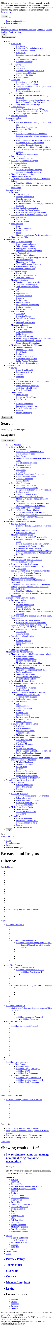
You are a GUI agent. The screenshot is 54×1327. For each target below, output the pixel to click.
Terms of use (6, 12)
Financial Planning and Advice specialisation (33, 235)
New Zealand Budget (24, 390)
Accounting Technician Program (29, 145)
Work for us (20, 53)
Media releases (22, 395)
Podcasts (19, 410)
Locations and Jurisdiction (11, 1095)
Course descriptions (19, 163)
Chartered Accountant (24, 158)
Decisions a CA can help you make (30, 48)
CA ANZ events (22, 221)
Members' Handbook (24, 347)
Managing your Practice (25, 262)
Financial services (23, 302)
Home (3, 27)
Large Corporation (18, 1225)
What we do (16, 44)
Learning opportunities (25, 197)
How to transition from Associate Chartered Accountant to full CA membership (33, 141)
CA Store (4, 32)
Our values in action (19, 93)
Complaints (15, 80)
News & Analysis (13, 365)
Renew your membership (26, 244)
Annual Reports (22, 77)
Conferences (21, 219)
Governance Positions (24, 75)
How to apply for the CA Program (24, 161)
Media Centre (16, 392)
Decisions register (23, 89)
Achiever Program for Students (28, 172)
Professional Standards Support (28, 341)
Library (49, 30)
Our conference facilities (25, 50)
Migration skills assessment (22, 176)
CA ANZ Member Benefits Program (25, 363)
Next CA (19, 152)
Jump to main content (14, 23)
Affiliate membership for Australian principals (34, 147)
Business (14, 1193)
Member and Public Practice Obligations (27, 345)
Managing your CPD (19, 237)
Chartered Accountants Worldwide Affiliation (34, 111)
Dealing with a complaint (26, 336)
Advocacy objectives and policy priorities (32, 381)
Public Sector (21, 334)
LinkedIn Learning (23, 199)
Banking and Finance (19, 1231)
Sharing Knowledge (24, 413)
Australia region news (24, 404)
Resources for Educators (25, 129)
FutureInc (20, 377)
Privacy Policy (15, 1258)
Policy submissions (23, 383)
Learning (14, 192)
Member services (12, 239)
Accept (4, 17)
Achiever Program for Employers (29, 170)
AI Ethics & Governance (26, 275)
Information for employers (26, 127)
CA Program (21, 165)
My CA (18, 32)
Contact (11, 1276)
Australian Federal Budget (26, 388)
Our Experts (21, 399)
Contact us (41, 30)
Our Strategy (21, 46)
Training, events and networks (28, 282)
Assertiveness (16, 1200)
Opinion (19, 374)
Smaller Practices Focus (25, 255)
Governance (16, 64)
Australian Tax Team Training (28, 210)
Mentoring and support (20, 325)
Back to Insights (7, 836)
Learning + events (13, 190)
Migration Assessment (27, 30)
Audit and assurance (24, 296)
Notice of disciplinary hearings (28, 91)
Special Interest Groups (25, 318)
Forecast (14, 1191)
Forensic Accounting (24, 230)
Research (14, 1179)
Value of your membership (26, 246)
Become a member (13, 118)
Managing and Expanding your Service (31, 257)
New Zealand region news (26, 408)
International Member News (27, 406)
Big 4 (13, 1213)
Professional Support (24, 260)
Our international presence (26, 59)
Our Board (20, 68)
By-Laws (19, 354)
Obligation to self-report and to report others (33, 86)
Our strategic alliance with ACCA (29, 113)
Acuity (11, 32)
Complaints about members (27, 84)
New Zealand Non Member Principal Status (33, 149)
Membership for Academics (27, 154)
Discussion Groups (23, 316)
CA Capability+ (22, 194)
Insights (14, 368)
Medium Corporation (19, 1227)
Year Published (7, 867)
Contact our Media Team (26, 397)
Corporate (15, 1222)
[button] (8, 37)
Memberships (16, 131)
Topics (3, 920)
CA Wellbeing (21, 329)
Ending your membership (26, 248)
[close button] (10, 17)
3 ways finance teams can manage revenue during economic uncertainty (27, 1158)
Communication (17, 1195)
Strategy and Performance (21, 1204)
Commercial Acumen (19, 1207)
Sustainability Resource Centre (23, 269)
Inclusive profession (19, 116)
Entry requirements (18, 156)
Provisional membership (20, 167)
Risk (18, 226)
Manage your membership (21, 242)
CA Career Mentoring (24, 332)
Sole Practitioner (17, 1220)
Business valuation (23, 307)
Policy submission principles (27, 386)
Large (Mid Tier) (17, 1215)
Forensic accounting (24, 309)
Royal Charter (21, 352)
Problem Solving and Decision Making (26, 1186)
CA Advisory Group (24, 327)
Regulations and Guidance (26, 359)
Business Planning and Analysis (23, 1189)
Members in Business (19, 280)
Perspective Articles (24, 372)
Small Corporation (18, 1229)
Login (4, 34)
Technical (15, 289)
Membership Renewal (9, 30)
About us (9, 41)
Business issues (22, 300)
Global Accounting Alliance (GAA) (30, 109)
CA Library (20, 314)
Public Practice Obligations (27, 361)
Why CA (14, 120)
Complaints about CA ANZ (27, 82)
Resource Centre (17, 311)
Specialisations (17, 224)
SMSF (18, 233)
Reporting (20, 298)
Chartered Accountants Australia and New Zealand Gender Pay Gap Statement (32, 101)
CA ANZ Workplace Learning (28, 201)
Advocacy (15, 379)
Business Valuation (23, 228)
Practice (14, 1211)
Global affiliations (18, 107)
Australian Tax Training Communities (31, 212)
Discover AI (21, 273)
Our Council (21, 66)
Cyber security (22, 1240)
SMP (13, 1218)
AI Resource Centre (19, 271)
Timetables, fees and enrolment (23, 174)
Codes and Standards (24, 356)
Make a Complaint (18, 1282)
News (13, 401)
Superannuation (22, 293)
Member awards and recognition (29, 251)
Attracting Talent (22, 320)
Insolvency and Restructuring (27, 305)
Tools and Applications (25, 278)
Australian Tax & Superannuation (24, 208)
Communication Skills (20, 1197)
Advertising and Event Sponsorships (25, 104)
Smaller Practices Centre (20, 253)
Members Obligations (24, 350)
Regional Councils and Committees (30, 71)
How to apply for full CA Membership (31, 134)
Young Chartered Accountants (28, 343)
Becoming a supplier (24, 62)
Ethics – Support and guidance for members (33, 338)
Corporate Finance (18, 1184)
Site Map (12, 1270)
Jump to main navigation (15, 21)
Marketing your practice (25, 323)
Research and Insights (24, 370)
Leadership (15, 1202)
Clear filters (5, 1142)
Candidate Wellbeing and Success (29, 183)
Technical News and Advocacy (28, 264)
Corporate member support (26, 284)
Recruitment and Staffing (26, 266)
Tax (17, 291)
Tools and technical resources (27, 287)
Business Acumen (18, 1209)
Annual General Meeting (26, 73)
